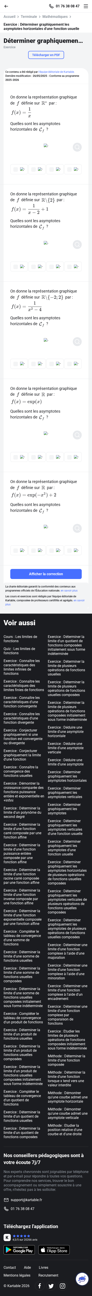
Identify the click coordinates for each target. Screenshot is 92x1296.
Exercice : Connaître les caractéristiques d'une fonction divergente (22, 718)
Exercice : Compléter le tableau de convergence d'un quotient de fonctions (22, 1097)
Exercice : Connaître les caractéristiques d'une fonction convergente (22, 702)
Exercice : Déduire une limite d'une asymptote (66, 762)
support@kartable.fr (26, 1200)
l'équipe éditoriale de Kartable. (56, 71)
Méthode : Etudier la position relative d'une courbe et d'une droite (65, 1129)
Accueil (9, 17)
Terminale (29, 17)
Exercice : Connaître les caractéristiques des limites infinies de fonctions (22, 667)
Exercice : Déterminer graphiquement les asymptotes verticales (65, 792)
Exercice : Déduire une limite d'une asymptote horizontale (66, 731)
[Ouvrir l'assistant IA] (82, 1279)
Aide (27, 1267)
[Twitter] (51, 1286)
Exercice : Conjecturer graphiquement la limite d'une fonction (22, 755)
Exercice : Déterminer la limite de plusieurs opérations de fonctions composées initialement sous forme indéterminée (67, 711)
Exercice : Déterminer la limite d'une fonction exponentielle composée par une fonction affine (23, 917)
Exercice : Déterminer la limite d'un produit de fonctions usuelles (22, 1034)
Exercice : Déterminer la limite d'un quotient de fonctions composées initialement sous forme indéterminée (66, 645)
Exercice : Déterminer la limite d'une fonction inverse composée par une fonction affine (22, 896)
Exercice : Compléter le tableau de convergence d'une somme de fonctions (22, 937)
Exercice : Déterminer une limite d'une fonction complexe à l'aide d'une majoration (67, 951)
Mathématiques (55, 17)
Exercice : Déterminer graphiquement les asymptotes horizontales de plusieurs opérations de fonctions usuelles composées (67, 872)
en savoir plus (69, 590)
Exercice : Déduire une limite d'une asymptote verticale (66, 748)
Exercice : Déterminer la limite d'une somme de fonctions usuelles (22, 956)
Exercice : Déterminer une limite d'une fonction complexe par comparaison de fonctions (67, 1015)
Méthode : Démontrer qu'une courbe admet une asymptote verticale (68, 1113)
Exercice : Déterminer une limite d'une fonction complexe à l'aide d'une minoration (67, 971)
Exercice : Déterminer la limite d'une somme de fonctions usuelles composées (22, 974)
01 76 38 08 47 (67, 6)
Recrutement (48, 1275)
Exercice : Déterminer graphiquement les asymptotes (64, 809)
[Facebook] (39, 1286)
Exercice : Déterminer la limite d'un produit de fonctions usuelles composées (22, 1052)
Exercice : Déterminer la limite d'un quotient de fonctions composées (22, 1132)
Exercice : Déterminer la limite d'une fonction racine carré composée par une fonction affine (22, 876)
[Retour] (8, 6)
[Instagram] (62, 1286)
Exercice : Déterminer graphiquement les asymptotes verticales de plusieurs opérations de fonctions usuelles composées (67, 901)
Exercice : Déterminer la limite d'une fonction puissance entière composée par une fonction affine (22, 853)
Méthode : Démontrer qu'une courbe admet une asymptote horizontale (68, 1097)
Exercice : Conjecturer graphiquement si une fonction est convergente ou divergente (23, 736)
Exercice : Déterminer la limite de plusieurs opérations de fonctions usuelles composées (66, 688)
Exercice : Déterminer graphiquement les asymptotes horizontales (67, 776)
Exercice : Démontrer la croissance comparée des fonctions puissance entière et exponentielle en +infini (24, 792)
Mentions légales (17, 1275)
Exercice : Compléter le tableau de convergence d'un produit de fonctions (23, 1018)
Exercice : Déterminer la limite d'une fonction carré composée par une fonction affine (22, 830)
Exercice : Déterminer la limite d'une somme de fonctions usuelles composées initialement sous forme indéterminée (23, 997)
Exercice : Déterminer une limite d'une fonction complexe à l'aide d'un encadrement (67, 992)
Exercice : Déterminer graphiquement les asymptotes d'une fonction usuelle (64, 847)
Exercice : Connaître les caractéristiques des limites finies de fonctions (24, 685)
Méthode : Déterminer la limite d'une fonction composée (66, 1060)
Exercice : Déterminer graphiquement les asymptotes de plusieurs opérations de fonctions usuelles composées (67, 928)
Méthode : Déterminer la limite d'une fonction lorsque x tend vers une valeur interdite (66, 1078)
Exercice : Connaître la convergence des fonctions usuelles (21, 771)
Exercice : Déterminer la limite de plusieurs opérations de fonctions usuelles (66, 667)
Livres (43, 1267)
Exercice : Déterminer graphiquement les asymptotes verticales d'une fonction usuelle (65, 827)
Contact (10, 1267)
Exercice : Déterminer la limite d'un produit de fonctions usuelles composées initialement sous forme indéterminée (23, 1075)
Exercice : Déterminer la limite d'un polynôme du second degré (22, 812)
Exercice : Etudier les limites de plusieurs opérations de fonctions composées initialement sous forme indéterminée (67, 1039)
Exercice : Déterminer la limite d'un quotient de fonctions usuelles (22, 1116)
